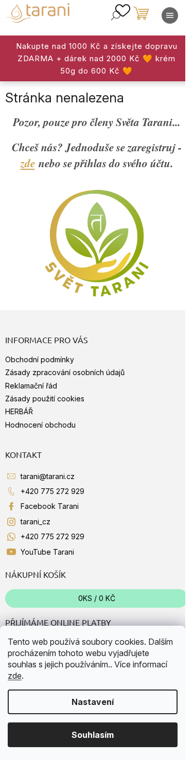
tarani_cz (35, 521)
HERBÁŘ (19, 411)
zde (15, 675)
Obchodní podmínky (39, 359)
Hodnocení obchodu (40, 424)
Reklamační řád (31, 385)
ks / (96, 598)
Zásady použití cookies (44, 398)
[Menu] (170, 15)
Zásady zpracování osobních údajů (65, 372)
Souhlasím (93, 735)
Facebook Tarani (50, 506)
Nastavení (93, 702)
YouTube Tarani (47, 551)
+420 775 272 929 (52, 491)
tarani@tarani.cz (48, 476)
